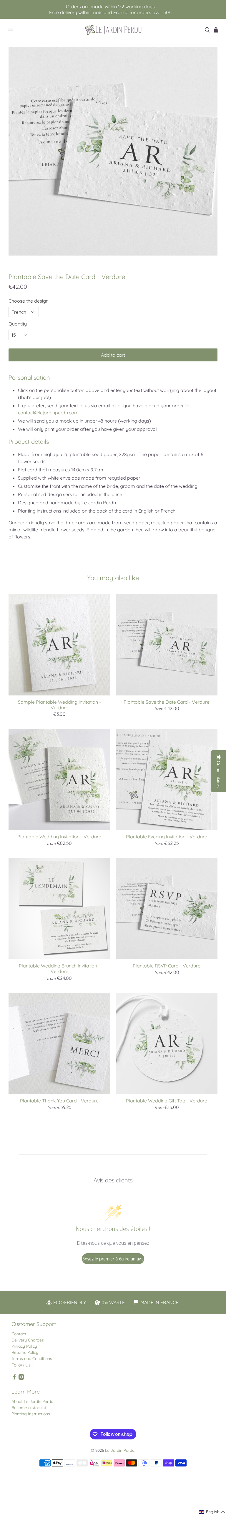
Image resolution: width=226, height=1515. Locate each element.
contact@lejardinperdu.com (48, 413)
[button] (212, 1512)
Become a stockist (28, 1407)
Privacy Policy (24, 1346)
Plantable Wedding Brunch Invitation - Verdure (59, 968)
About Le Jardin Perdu (32, 1401)
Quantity (18, 324)
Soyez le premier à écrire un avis (113, 1259)
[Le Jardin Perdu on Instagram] (21, 1378)
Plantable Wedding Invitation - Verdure (59, 837)
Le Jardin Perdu (119, 1450)
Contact (18, 1334)
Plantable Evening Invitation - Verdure (166, 837)
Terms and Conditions (31, 1358)
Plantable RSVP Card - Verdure (166, 966)
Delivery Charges (27, 1340)
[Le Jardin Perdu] (113, 29)
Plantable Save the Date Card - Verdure (167, 702)
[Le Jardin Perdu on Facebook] (14, 1378)
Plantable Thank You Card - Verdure (59, 1101)
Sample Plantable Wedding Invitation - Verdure (59, 704)
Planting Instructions (30, 1413)
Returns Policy (24, 1352)
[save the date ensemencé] (113, 151)
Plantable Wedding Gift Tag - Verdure (166, 1101)
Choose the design (29, 301)
